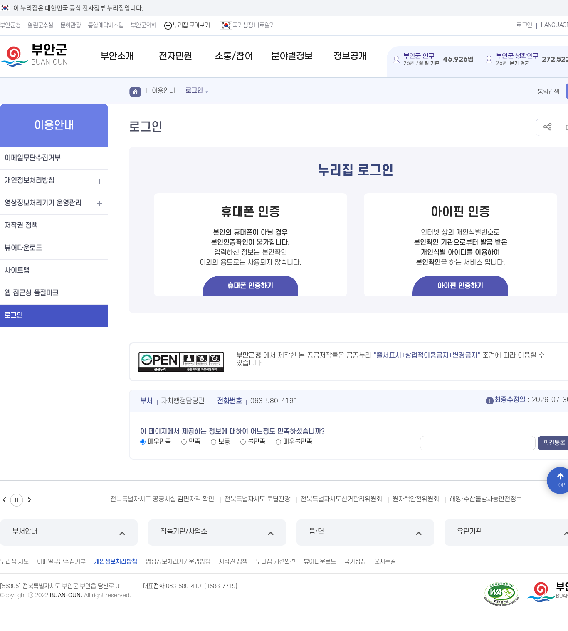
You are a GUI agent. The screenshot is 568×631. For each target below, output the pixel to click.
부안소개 (117, 56)
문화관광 (70, 25)
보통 (224, 441)
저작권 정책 (21, 225)
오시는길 (385, 561)
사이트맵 (17, 270)
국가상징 (355, 561)
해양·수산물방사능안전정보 (485, 499)
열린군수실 (40, 25)
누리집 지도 (14, 561)
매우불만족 (297, 441)
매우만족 (159, 441)
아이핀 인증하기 (460, 286)
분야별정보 (292, 56)
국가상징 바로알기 (253, 25)
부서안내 (24, 531)
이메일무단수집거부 (33, 158)
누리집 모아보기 (191, 25)
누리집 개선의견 (275, 561)
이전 (4, 500)
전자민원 (175, 56)
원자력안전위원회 (416, 499)
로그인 (524, 25)
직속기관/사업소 (184, 531)
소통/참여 (234, 56)
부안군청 (10, 25)
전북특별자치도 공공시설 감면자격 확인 (162, 499)
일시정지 (16, 500)
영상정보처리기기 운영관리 (43, 203)
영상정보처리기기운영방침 (178, 561)
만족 (194, 441)
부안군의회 (143, 25)
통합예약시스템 (105, 25)
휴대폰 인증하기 (250, 286)
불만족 (256, 441)
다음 (29, 500)
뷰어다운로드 (23, 248)
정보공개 (350, 56)
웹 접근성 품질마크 (32, 293)
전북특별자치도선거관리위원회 (341, 499)
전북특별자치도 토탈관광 (257, 499)
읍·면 (316, 531)
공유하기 (547, 127)
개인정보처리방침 (29, 180)
